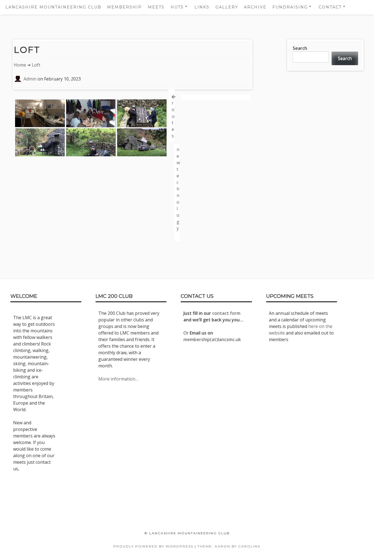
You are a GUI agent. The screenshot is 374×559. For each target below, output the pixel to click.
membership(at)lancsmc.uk (212, 339)
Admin (30, 79)
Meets (156, 7)
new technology (178, 188)
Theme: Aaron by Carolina (229, 546)
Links (201, 7)
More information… (118, 379)
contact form (226, 313)
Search (300, 48)
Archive (255, 7)
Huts (177, 7)
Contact (330, 7)
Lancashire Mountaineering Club (53, 7)
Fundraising (290, 7)
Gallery (226, 7)
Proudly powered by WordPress (153, 546)
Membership (124, 7)
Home (20, 65)
